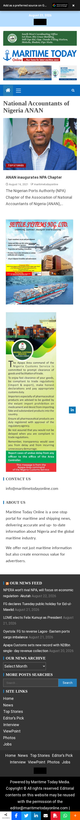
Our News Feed (26, 583)
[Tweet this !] (26, 815)
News (8, 705)
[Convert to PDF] (55, 815)
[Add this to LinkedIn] (36, 815)
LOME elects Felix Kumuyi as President (32, 618)
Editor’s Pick (13, 718)
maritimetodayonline (46, 184)
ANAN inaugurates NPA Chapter (34, 177)
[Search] (73, 90)
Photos (9, 737)
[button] (18, 90)
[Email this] (46, 815)
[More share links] (75, 815)
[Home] (8, 91)
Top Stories (16, 165)
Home (8, 698)
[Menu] (18, 90)
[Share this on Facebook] (16, 815)
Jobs (7, 744)
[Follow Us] (72, 410)
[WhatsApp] (65, 815)
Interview (11, 724)
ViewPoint (11, 731)
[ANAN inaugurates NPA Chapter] (40, 144)
